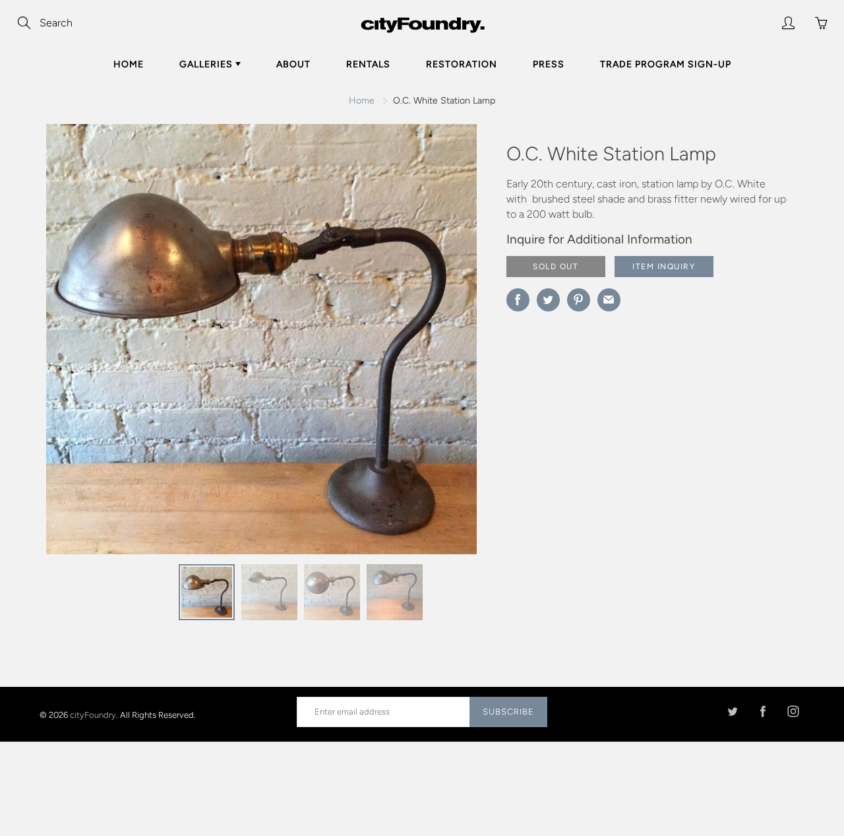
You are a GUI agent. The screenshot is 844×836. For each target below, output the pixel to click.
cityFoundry (93, 714)
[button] (440, 343)
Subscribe (508, 712)
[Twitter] (732, 711)
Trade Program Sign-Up (665, 64)
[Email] (608, 299)
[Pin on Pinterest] (578, 299)
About (293, 64)
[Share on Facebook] (517, 299)
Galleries (207, 64)
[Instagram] (792, 711)
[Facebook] (762, 711)
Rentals (368, 64)
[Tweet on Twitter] (548, 299)
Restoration (461, 64)
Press (548, 64)
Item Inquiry (663, 266)
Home (128, 64)
